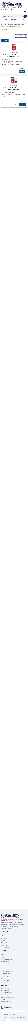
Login (2, 935)
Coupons (3, 978)
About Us (3, 954)
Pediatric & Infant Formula (7, 997)
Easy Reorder (4, 942)
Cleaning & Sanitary (5, 988)
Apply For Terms (5, 947)
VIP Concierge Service (6, 959)
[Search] (25, 16)
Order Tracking (4, 944)
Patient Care (4, 994)
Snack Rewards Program (7, 971)
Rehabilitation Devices (6, 992)
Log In (5, 19)
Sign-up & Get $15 (5, 973)
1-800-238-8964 (8, 928)
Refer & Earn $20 (5, 975)
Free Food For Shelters (6, 980)
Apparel (3, 999)
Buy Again (3, 940)
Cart (23, 19)
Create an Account (5, 936)
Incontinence (4, 995)
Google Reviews (7, 964)
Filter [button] (6, 40)
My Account (14, 19)
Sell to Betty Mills (5, 961)
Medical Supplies (5, 990)
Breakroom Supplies (6, 1001)
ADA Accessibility (5, 963)
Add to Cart (21, 71)
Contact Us (3, 957)
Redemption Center (6, 976)
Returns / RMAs (4, 945)
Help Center (4, 956)
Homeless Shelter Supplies (7, 982)
